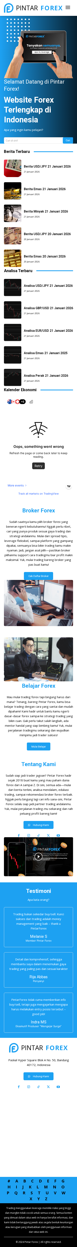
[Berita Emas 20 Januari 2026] (12, 258)
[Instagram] (29, 836)
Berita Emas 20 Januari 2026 (45, 256)
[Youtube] (58, 836)
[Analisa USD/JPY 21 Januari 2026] (12, 287)
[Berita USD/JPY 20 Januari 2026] (12, 236)
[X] (48, 836)
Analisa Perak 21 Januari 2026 (46, 376)
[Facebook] (19, 836)
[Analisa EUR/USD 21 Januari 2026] (12, 332)
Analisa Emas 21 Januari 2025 (46, 353)
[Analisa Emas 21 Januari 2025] (12, 355)
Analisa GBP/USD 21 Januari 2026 (48, 308)
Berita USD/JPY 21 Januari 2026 (47, 166)
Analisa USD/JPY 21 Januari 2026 (48, 286)
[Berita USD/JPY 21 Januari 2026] (12, 168)
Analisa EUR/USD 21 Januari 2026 (48, 331)
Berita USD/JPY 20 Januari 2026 (47, 234)
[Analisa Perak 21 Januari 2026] (12, 377)
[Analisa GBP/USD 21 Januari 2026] (12, 310)
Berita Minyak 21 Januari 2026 (46, 211)
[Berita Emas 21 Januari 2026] (12, 191)
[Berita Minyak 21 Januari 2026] (12, 213)
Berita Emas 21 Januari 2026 (45, 189)
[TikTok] (38, 836)
